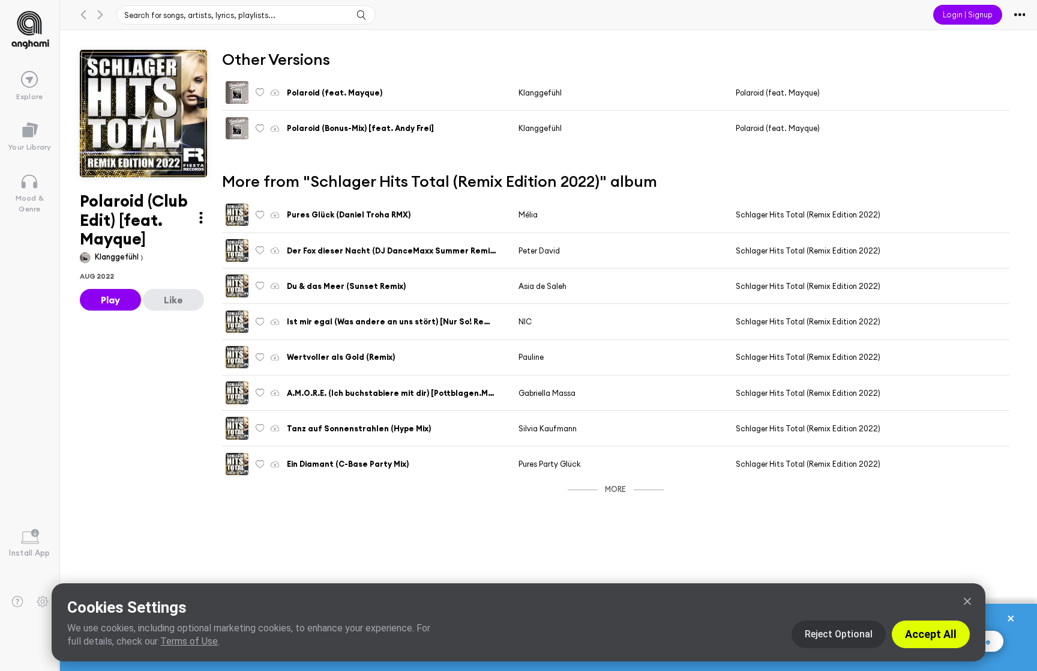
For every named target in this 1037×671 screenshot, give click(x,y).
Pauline (531, 357)
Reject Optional (839, 634)
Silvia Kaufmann (547, 428)
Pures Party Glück (549, 464)
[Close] (967, 601)
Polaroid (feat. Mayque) (778, 92)
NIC (525, 321)
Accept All (931, 634)
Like (173, 300)
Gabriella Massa (547, 393)
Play (110, 300)
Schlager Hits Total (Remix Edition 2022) (808, 214)
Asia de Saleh (542, 286)
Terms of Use (189, 641)
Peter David (539, 250)
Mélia (528, 214)
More (615, 489)
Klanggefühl (117, 256)
